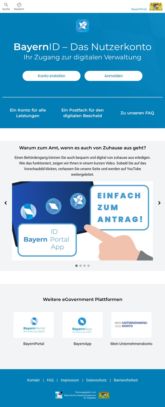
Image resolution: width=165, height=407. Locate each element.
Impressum (70, 380)
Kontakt (33, 380)
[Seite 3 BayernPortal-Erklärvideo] (84, 265)
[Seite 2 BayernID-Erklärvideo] (80, 265)
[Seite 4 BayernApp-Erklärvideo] (88, 265)
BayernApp (82, 344)
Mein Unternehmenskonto (131, 344)
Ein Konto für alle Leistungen (28, 113)
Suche (6, 8)
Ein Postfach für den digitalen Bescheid (82, 113)
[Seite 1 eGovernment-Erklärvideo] (76, 265)
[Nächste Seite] (159, 203)
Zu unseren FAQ (137, 113)
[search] (6, 6)
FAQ (50, 380)
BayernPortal (33, 344)
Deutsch (19, 8)
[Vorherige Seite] (5, 203)
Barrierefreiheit (126, 380)
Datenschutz (96, 380)
